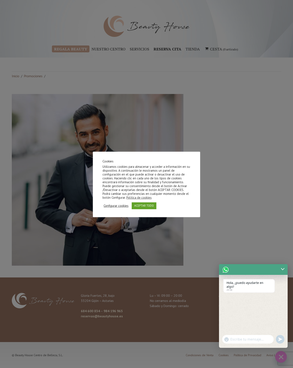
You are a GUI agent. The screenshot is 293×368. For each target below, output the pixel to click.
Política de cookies (139, 197)
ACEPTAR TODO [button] (144, 205)
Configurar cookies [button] (116, 206)
